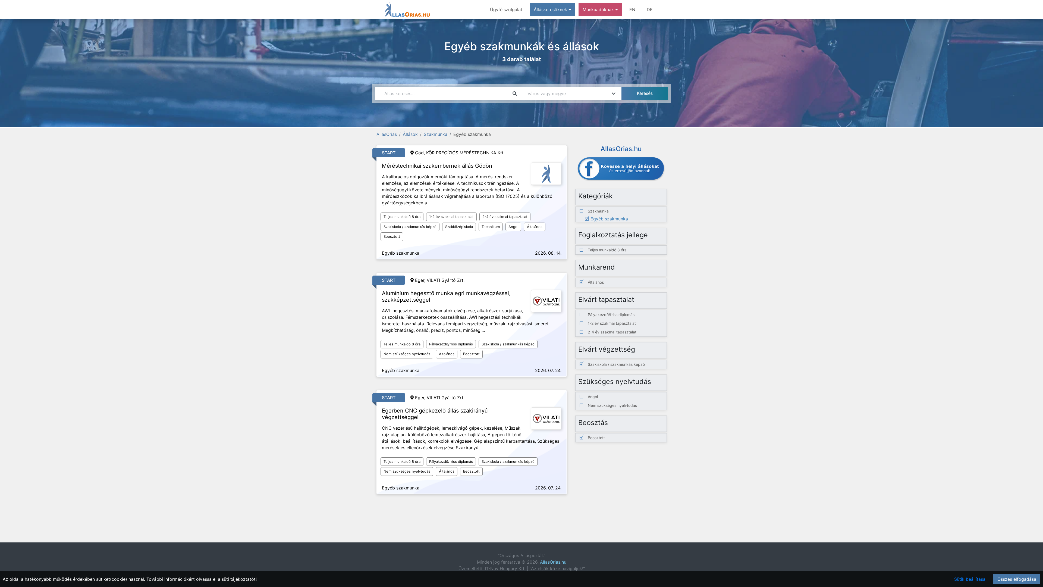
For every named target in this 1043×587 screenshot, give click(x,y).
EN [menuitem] (632, 9)
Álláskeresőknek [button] (551, 9)
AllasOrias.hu (553, 562)
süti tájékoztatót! (239, 579)
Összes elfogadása (1016, 579)
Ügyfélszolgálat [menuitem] (506, 9)
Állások (410, 134)
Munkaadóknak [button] (599, 9)
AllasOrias (386, 134)
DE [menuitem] (650, 9)
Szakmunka (435, 134)
